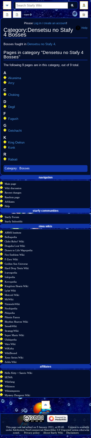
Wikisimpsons (12, 390)
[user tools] (84, 5)
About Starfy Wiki (53, 432)
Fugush (13, 118)
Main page (10, 183)
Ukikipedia (11, 339)
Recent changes (13, 192)
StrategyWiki (12, 330)
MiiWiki (9, 299)
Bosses (24, 168)
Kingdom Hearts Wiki (16, 286)
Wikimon (10, 386)
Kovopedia (11, 281)
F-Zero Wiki (11, 259)
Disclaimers (72, 432)
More (27, 14)
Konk (11, 147)
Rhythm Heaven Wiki (16, 321)
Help (84, 28)
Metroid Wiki (12, 295)
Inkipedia (10, 277)
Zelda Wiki (11, 362)
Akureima (14, 78)
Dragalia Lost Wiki (15, 245)
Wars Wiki (10, 344)
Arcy (11, 83)
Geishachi (15, 130)
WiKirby (9, 348)
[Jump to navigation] (7, 5)
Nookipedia (11, 308)
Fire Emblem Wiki (14, 254)
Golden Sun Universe (16, 263)
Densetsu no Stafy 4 (41, 44)
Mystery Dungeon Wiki (17, 395)
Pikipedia (10, 312)
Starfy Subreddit (13, 221)
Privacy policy (32, 432)
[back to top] (46, 405)
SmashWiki (11, 326)
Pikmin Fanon (12, 317)
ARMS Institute (13, 232)
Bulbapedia (11, 237)
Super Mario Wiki (14, 335)
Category (11, 168)
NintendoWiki (12, 304)
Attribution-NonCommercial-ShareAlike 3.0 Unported (42, 429)
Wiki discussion (13, 188)
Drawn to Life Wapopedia (18, 250)
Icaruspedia (11, 272)
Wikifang (10, 381)
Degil (11, 107)
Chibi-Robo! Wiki (14, 241)
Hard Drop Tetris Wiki (17, 268)
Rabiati (13, 159)
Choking (13, 95)
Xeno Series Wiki (14, 357)
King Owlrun (16, 142)
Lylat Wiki (10, 290)
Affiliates (9, 201)
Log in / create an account (50, 23)
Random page (12, 197)
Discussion (17, 15)
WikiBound (11, 353)
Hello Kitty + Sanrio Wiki (18, 372)
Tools (84, 15)
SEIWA (9, 377)
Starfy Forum (12, 217)
